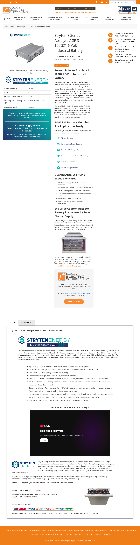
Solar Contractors (114, 530)
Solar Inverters (34, 534)
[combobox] (122, 2)
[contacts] (101, 2)
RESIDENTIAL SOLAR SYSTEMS (19, 19)
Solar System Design (101, 530)
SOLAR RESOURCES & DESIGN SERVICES (126, 19)
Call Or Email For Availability (67, 57)
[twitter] (10, 2)
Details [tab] (13, 323)
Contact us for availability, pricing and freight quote (124, 35)
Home (8, 19)
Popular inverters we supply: (22, 504)
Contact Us (76, 8)
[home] (96, 2)
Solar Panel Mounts (128, 530)
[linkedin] (15, 2)
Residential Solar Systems (19, 530)
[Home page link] (17, 10)
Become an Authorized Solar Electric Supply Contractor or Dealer (125, 41)
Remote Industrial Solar (75, 530)
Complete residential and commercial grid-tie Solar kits (125, 55)
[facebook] (5, 2)
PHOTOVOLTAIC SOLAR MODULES (93, 19)
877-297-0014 (65, 12)
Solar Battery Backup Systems (57, 530)
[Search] (134, 2)
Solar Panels (89, 530)
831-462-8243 (79, 12)
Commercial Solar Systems (36, 19)
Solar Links (68, 534)
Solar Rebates (59, 534)
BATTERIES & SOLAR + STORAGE (74, 19)
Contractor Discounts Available (46, 494)
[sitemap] (106, 2)
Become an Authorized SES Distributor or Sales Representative (124, 49)
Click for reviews (123, 13)
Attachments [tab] (27, 323)
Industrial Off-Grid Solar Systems (55, 19)
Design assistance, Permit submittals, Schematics (124, 61)
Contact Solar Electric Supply (65, 266)
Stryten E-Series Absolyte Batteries (24, 497)
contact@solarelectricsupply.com (78, 293)
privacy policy (132, 13)
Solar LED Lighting (47, 534)
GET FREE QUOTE (88, 8)
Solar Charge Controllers (93, 534)
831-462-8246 (92, 12)
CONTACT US (74, 301)
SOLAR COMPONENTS (109, 19)
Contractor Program (62, 8)
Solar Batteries (78, 534)
